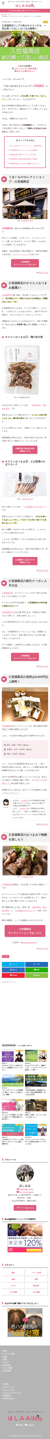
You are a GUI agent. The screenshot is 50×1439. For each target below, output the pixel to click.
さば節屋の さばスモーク (34, 507)
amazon (24, 800)
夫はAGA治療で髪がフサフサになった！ (26, 11)
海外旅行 (36, 1286)
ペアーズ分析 (36, 1273)
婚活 (13, 1273)
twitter (20, 1425)
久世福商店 (6, 228)
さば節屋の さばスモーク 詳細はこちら (25, 561)
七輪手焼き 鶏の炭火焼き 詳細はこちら (25, 450)
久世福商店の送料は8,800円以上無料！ (23, 159)
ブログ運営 (13, 1292)
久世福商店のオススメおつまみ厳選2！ (23, 150)
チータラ (41, 780)
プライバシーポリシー (12, 1392)
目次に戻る (43, 273)
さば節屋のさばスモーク (25, 910)
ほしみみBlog (24, 1436)
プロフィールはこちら (25, 1208)
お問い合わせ (9, 1398)
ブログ (6, 956)
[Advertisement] (25, 1008)
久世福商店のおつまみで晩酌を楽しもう (24, 163)
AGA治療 (36, 1292)
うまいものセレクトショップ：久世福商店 (25, 146)
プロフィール (9, 1387)
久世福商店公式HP (27, 221)
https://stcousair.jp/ (28, 942)
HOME (6, 1384)
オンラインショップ (21, 254)
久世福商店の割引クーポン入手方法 (22, 155)
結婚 (13, 1279)
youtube (30, 1425)
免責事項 (7, 1395)
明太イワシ (6, 783)
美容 (36, 1279)
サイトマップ (9, 1390)
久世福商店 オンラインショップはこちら (25, 263)
